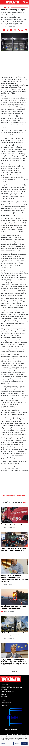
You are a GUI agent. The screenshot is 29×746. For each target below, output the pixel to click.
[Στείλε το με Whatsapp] (26, 30)
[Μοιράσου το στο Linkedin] (11, 30)
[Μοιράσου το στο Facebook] (4, 30)
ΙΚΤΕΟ (10, 497)
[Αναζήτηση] (27, 2)
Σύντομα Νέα (5, 7)
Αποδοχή (24, 743)
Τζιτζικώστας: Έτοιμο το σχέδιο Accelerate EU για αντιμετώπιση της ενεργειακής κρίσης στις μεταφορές (14, 661)
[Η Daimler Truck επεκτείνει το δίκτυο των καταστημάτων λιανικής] (14, 624)
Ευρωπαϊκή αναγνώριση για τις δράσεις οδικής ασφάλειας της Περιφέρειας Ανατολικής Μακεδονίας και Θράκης (14, 578)
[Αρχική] (13, 2)
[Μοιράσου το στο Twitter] (7, 30)
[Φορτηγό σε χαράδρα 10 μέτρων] (14, 515)
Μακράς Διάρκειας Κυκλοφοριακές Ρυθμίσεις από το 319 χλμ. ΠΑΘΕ (13, 607)
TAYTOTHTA (4, 706)
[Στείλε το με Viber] (22, 30)
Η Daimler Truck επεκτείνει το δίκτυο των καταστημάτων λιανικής (14, 634)
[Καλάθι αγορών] (24, 2)
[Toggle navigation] (3, 2)
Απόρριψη (17, 743)
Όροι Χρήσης (4, 696)
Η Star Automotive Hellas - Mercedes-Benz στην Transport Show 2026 (14, 550)
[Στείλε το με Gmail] (18, 30)
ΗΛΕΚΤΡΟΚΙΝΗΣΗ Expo (6, 704)
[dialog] (14, 740)
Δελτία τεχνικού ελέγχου (8, 495)
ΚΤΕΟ (15, 497)
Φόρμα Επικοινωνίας (6, 693)
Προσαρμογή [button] (3, 743)
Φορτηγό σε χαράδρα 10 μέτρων (12, 524)
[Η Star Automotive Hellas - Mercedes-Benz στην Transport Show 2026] (14, 540)
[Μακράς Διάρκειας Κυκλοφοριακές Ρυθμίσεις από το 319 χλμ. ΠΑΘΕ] (14, 597)
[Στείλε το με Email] (15, 30)
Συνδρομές (3, 694)
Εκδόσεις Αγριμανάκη (6, 702)
